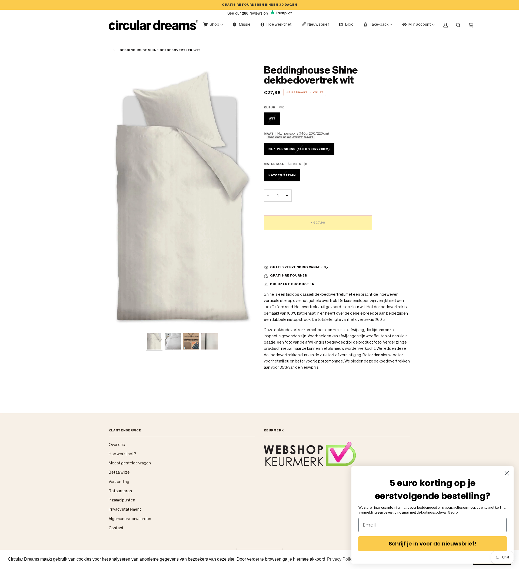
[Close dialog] (506, 473)
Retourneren (120, 491)
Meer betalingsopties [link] (283, 256)
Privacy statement (125, 509)
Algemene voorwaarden (130, 519)
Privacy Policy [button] (340, 559)
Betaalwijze (119, 472)
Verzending (119, 482)
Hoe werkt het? (122, 454)
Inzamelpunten (122, 500)
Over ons (117, 445)
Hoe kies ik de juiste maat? (290, 137)
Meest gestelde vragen (130, 463)
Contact (116, 528)
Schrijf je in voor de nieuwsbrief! (432, 543)
